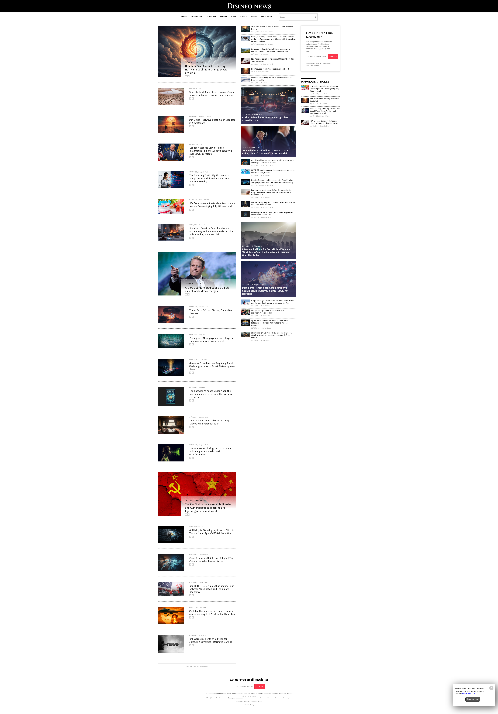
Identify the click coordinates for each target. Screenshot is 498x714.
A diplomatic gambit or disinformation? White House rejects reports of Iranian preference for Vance (272, 302)
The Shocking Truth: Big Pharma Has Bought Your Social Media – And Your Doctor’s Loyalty (209, 178)
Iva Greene (323, 104)
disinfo (254, 17)
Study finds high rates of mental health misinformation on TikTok (267, 312)
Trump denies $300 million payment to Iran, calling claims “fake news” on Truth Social (265, 152)
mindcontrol (197, 17)
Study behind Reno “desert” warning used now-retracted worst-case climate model (212, 94)
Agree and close (473, 699)
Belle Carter (202, 387)
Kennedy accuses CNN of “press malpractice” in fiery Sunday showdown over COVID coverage (210, 150)
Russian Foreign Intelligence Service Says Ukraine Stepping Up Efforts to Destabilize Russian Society (272, 181)
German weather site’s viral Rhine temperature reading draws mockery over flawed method (270, 50)
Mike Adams (202, 527)
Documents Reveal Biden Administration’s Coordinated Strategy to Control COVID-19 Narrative (265, 290)
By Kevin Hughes (266, 217)
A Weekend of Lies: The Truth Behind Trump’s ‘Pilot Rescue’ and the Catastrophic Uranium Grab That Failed (266, 252)
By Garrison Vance (267, 32)
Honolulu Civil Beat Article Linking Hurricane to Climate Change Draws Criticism (206, 69)
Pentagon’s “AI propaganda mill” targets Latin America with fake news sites (211, 340)
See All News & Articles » (197, 667)
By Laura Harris (265, 316)
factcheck (211, 17)
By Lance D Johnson (266, 44)
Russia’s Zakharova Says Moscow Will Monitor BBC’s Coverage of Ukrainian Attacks (272, 161)
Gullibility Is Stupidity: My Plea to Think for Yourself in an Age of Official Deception (212, 532)
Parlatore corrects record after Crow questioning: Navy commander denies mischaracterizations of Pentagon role (271, 192)
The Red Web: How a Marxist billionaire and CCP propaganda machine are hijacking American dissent (208, 508)
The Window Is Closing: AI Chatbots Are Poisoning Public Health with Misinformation (210, 451)
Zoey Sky (202, 334)
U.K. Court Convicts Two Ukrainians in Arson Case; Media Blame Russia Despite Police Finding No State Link (211, 231)
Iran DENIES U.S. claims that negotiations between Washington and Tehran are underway (211, 589)
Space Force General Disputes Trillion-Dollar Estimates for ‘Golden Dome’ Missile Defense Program (270, 322)
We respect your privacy (235, 698)
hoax (233, 17)
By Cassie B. (264, 54)
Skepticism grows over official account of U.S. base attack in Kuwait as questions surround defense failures (272, 335)
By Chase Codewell (267, 64)
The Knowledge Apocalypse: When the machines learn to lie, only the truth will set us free (211, 394)
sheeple (243, 17)
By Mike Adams (257, 246)
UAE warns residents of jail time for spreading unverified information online (210, 640)
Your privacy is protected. (314, 63)
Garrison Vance (200, 62)
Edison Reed (203, 360)
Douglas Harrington (205, 116)
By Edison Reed (266, 328)
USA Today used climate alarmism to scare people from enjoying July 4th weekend (212, 205)
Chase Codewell (325, 126)
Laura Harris (202, 607)
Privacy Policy (249, 705)
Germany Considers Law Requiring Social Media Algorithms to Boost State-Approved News (212, 366)
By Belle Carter (265, 340)
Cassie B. (201, 89)
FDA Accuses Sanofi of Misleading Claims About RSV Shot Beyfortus (324, 122)
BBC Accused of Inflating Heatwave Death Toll (270, 69)
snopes (184, 17)
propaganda (266, 17)
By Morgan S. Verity (258, 114)
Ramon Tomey (203, 582)
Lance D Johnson (204, 200)
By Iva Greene (264, 72)
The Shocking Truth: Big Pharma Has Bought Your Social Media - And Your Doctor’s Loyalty (325, 111)
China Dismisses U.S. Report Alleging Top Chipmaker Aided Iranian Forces (211, 560)
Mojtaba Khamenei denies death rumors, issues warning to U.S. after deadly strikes (212, 613)
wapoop (223, 17)
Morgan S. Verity (203, 172)
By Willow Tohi (265, 175)
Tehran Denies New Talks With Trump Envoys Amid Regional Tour (209, 422)
